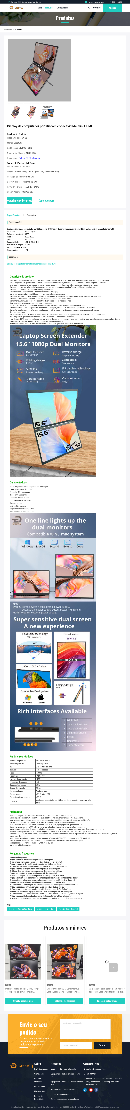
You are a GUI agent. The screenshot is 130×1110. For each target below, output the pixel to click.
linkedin (85, 1090)
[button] (16, 967)
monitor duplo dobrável (68, 909)
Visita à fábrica (40, 1074)
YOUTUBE (91, 1090)
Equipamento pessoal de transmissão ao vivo (67, 1083)
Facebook (96, 1090)
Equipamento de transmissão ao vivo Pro (65, 1075)
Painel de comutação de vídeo (63, 1090)
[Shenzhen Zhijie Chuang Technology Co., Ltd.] (16, 8)
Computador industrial (60, 1094)
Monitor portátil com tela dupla (63, 1069)
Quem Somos (62, 8)
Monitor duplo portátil (45, 909)
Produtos (49, 8)
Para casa (8, 29)
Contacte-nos (39, 1086)
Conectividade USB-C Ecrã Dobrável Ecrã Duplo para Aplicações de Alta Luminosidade (21, 990)
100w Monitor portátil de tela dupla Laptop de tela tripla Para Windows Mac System (107, 990)
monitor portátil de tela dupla (20, 909)
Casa (40, 8)
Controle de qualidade (38, 1080)
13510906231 (117, 2)
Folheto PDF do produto (29, 158)
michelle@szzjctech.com (96, 2)
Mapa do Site (39, 1091)
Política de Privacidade (39, 1097)
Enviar (102, 1045)
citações (112, 7)
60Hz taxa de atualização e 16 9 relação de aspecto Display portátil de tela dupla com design (65, 990)
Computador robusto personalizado (65, 1099)
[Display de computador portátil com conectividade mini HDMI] (39, 70)
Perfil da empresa (41, 1069)
